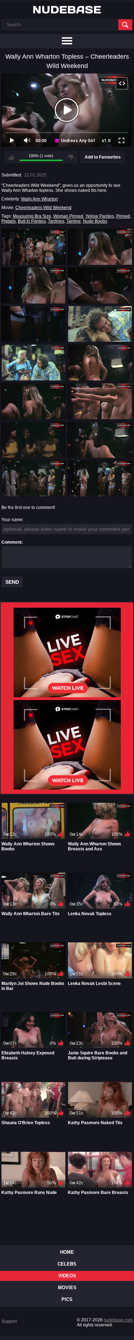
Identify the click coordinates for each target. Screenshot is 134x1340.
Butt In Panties (32, 221)
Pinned (123, 216)
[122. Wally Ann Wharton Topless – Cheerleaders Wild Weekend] (100, 440)
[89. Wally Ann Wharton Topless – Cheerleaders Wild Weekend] (33, 401)
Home (67, 1252)
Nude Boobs (95, 221)
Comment (11, 542)
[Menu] (67, 41)
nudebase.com (118, 1319)
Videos (67, 1275)
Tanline (73, 221)
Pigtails (8, 221)
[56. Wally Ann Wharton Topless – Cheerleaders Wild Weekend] (100, 324)
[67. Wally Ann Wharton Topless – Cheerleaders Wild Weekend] (33, 362)
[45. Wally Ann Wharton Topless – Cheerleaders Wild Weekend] (33, 324)
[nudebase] (67, 9)
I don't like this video (71, 157)
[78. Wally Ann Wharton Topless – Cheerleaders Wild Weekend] (100, 362)
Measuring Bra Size (32, 216)
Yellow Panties (99, 216)
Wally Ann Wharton (39, 199)
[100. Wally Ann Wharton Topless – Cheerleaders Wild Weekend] (100, 401)
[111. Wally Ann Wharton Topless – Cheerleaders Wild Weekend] (33, 440)
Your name (12, 519)
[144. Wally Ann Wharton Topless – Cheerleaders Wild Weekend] (100, 478)
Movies (67, 1287)
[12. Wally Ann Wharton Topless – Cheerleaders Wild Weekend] (100, 246)
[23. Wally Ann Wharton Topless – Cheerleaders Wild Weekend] (33, 285)
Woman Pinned (68, 216)
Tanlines (56, 221)
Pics (67, 1299)
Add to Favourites (103, 157)
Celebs (67, 1264)
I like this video (11, 157)
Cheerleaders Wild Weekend (43, 207)
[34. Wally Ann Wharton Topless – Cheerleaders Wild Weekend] (100, 285)
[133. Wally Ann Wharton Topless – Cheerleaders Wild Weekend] (33, 478)
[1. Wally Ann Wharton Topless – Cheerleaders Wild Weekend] (33, 246)
